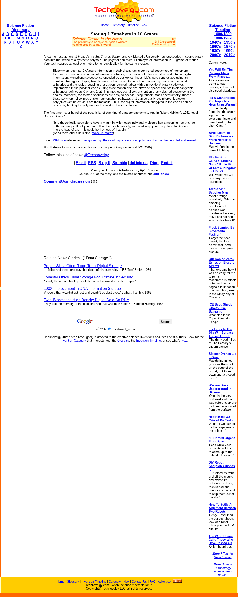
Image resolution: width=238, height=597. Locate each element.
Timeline (133, 25)
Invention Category (73, 340)
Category (115, 581)
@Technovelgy (96, 155)
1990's (229, 51)
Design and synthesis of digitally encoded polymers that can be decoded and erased (139, 140)
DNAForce (59, 140)
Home (105, 25)
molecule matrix (102, 133)
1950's (229, 42)
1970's (229, 46)
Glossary (123, 340)
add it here (161, 174)
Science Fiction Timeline (222, 28)
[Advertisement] (20, 122)
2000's (215, 55)
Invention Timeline (148, 340)
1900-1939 (223, 38)
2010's (229, 55)
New (144, 25)
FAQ (152, 581)
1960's (215, 46)
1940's (215, 42)
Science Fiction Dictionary (20, 28)
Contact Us (139, 581)
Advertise (164, 581)
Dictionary (118, 25)
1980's (215, 51)
